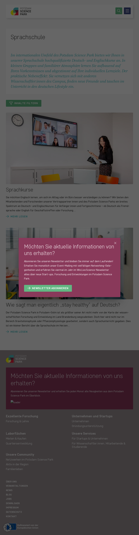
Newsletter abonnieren (50, 288)
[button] (7, 527)
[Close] (115, 243)
